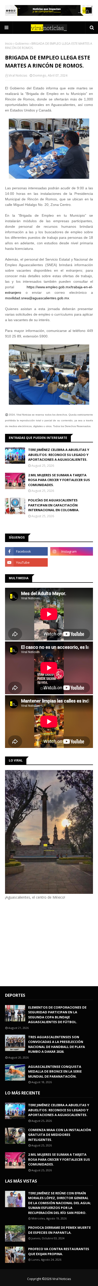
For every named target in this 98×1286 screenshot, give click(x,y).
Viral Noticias (18, 75)
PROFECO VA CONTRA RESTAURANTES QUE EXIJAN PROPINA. (58, 1251)
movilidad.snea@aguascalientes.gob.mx (37, 298)
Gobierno (22, 43)
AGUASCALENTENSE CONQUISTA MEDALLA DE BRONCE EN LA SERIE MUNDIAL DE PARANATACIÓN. (55, 1071)
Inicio (9, 43)
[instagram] (71, 551)
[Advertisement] (47, 942)
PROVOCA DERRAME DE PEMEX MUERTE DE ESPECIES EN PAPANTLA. (59, 1230)
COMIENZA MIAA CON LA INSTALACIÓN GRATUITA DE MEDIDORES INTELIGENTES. (59, 1135)
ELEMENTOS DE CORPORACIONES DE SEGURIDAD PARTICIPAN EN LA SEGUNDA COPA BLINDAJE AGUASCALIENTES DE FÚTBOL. (57, 1014)
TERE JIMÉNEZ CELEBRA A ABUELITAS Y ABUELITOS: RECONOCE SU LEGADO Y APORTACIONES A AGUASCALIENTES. (58, 454)
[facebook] (26, 551)
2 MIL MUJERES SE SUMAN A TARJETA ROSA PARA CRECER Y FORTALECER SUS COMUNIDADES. (59, 480)
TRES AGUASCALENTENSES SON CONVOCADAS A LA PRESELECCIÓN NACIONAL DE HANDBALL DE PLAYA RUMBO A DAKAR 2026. (56, 1044)
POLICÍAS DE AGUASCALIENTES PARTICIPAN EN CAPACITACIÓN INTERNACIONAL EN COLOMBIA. (53, 505)
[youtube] (26, 562)
